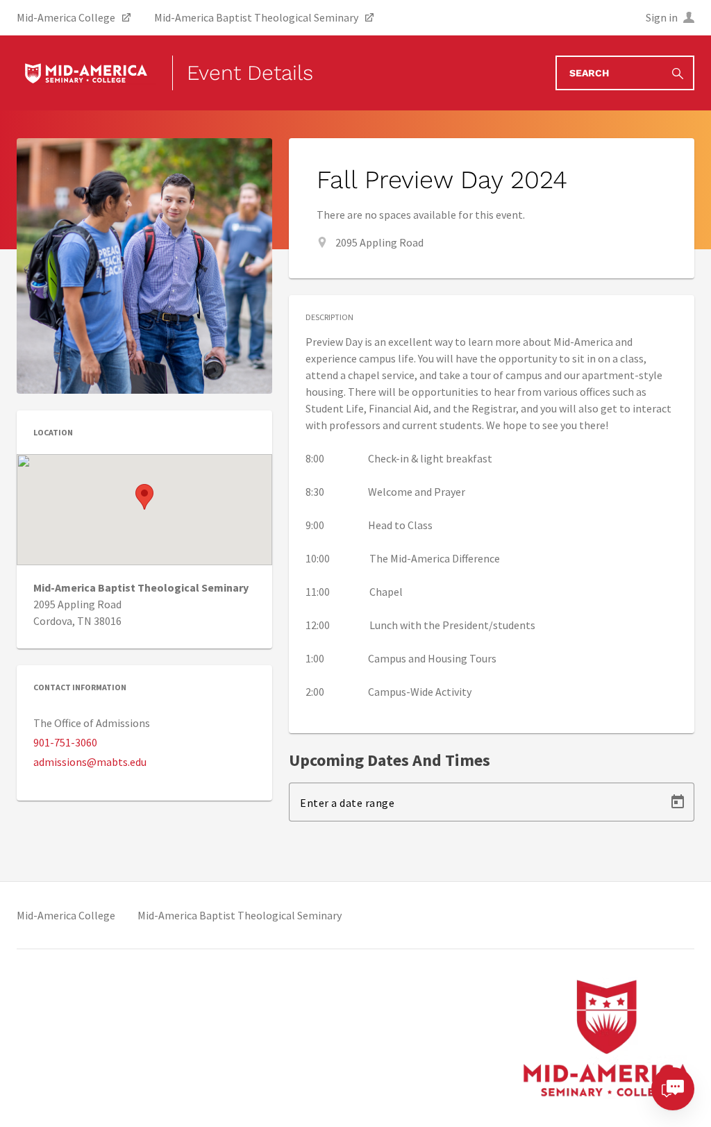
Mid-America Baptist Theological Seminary (239, 915)
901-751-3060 (65, 742)
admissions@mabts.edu (90, 761)
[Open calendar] (677, 802)
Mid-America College (66, 915)
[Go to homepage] (86, 73)
